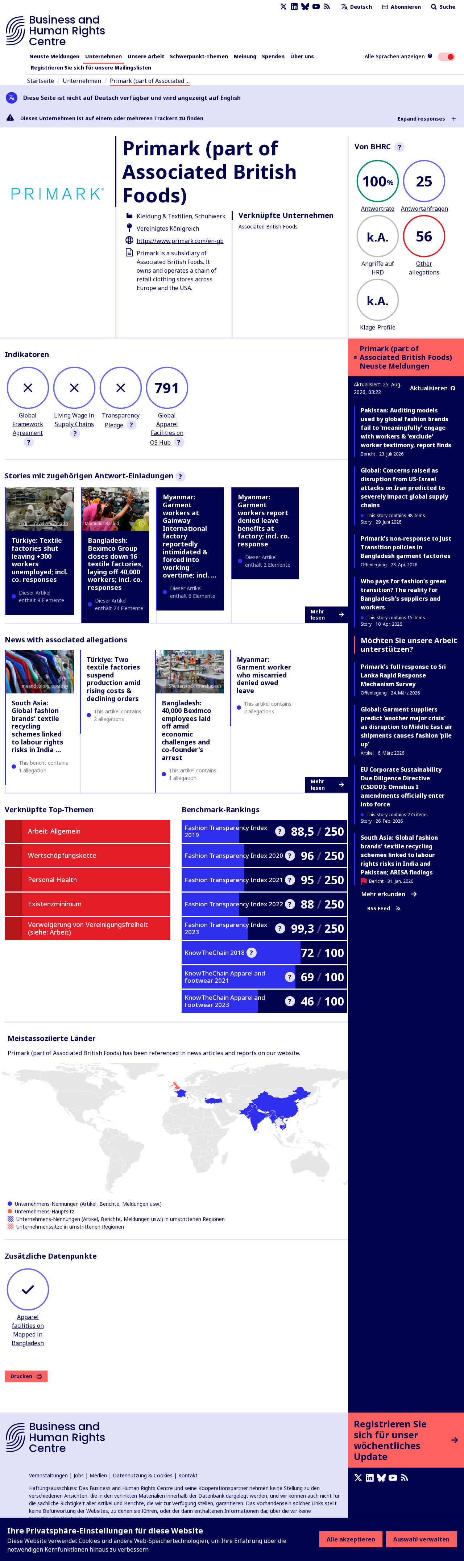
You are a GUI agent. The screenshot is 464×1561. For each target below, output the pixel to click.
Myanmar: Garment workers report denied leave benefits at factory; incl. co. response (264, 520)
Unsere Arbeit (146, 56)
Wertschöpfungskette (62, 855)
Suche (446, 6)
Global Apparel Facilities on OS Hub (166, 428)
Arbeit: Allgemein (54, 831)
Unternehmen (103, 56)
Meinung (245, 56)
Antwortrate (377, 209)
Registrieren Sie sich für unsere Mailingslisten (91, 67)
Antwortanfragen (424, 209)
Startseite (40, 81)
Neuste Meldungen (54, 56)
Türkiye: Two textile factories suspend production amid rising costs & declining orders (113, 679)
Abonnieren (405, 6)
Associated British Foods (268, 226)
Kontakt (188, 1475)
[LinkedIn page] (294, 7)
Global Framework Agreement (27, 424)
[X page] (283, 7)
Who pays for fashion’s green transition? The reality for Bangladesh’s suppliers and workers (404, 594)
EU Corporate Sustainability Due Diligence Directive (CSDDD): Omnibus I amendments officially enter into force (402, 786)
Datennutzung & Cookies (143, 1475)
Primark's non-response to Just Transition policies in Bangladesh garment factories (406, 547)
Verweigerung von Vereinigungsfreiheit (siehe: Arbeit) (88, 928)
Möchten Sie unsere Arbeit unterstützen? (409, 644)
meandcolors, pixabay (45, 686)
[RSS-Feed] (327, 7)
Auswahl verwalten (421, 1539)
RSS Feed (378, 908)
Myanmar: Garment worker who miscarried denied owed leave (264, 675)
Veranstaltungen (48, 1475)
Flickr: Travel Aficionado (43, 523)
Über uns (302, 56)
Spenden (273, 56)
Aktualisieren (429, 388)
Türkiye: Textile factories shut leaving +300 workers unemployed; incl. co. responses (40, 560)
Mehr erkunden (383, 894)
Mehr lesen (318, 614)
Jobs (79, 1475)
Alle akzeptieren (351, 1539)
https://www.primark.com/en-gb (180, 241)
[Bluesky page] (305, 7)
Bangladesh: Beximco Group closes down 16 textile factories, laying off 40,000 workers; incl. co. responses (115, 564)
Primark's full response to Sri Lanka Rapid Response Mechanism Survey (403, 675)
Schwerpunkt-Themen (199, 56)
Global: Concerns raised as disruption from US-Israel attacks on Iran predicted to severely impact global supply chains (404, 487)
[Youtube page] (316, 7)
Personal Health (52, 879)
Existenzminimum (55, 903)
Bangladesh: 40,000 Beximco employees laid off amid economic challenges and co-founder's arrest (186, 730)
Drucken (21, 1376)
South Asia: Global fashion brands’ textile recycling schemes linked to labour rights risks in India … (37, 726)
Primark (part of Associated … (150, 81)
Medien (98, 1475)
